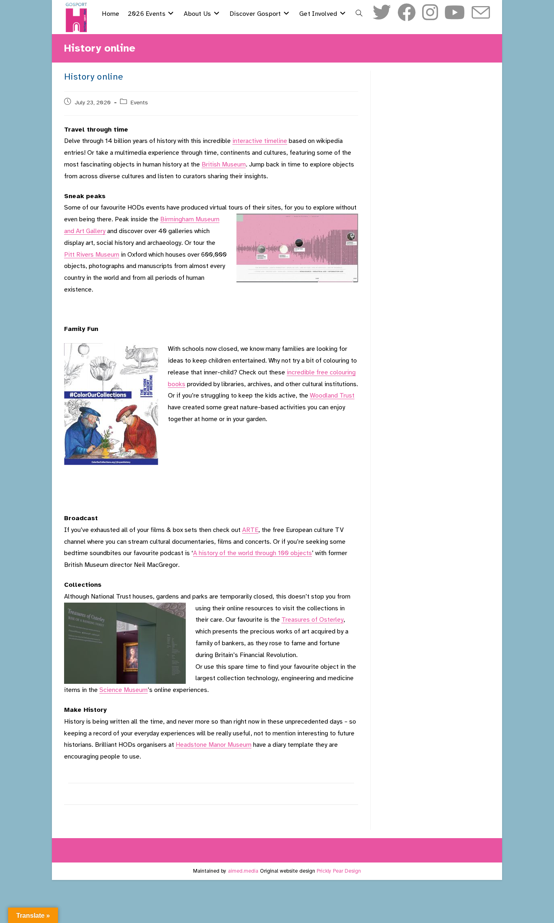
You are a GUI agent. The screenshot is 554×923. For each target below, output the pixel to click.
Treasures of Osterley (312, 620)
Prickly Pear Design (339, 871)
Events (139, 102)
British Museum (224, 164)
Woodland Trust (332, 395)
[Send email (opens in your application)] (480, 13)
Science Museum (123, 690)
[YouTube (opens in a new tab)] (454, 12)
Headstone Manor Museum (213, 745)
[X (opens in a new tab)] (381, 12)
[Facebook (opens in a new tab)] (406, 12)
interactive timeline (259, 141)
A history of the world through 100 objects (252, 553)
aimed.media (243, 871)
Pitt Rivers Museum (91, 255)
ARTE (250, 530)
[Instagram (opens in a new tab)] (430, 12)
